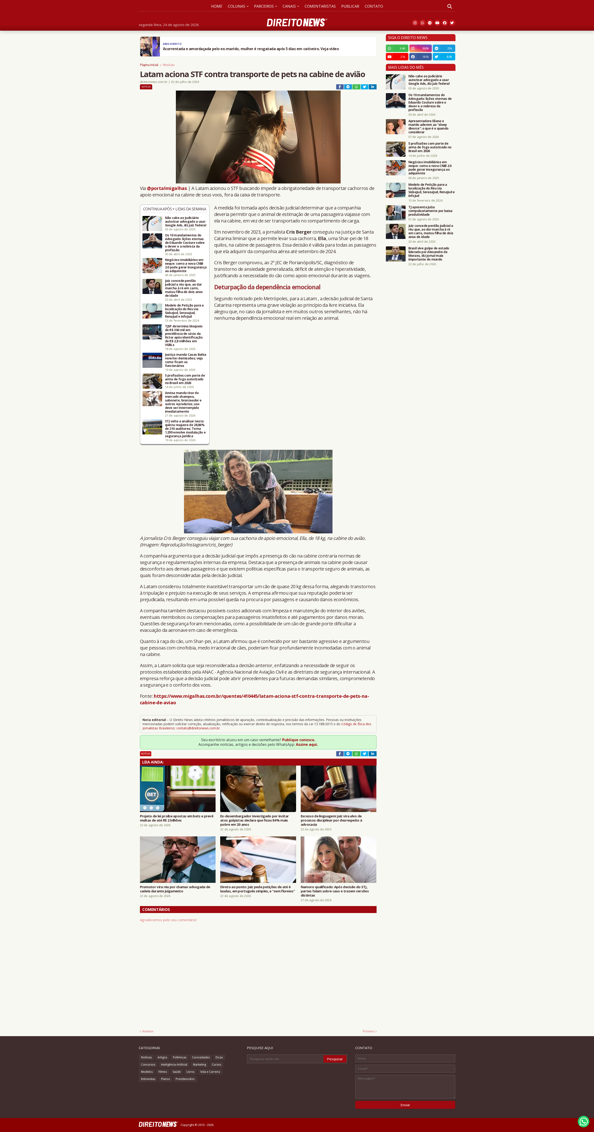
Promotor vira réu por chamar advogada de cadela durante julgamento (175, 889)
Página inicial (149, 65)
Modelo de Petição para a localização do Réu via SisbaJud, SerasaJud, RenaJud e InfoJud (184, 310)
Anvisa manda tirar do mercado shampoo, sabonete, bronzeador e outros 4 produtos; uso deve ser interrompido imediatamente (183, 402)
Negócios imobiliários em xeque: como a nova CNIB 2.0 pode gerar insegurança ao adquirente (186, 265)
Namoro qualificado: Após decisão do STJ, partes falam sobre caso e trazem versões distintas (335, 891)
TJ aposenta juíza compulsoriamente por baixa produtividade (430, 210)
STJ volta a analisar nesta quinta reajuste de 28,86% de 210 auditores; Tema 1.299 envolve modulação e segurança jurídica (185, 428)
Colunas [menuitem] (236, 6)
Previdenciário (185, 1079)
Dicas (219, 1057)
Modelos (147, 1072)
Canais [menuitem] (289, 6)
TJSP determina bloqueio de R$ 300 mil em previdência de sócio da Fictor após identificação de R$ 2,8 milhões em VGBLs (184, 335)
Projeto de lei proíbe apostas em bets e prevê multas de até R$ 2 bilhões (176, 818)
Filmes (162, 1072)
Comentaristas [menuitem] (320, 6)
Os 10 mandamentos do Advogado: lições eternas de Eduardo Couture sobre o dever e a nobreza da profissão (185, 242)
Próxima (368, 1031)
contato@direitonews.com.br (198, 728)
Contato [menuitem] (374, 6)
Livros (190, 1072)
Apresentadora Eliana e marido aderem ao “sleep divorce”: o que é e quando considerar (428, 126)
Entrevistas (148, 1079)
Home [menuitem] (216, 6)
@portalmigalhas (167, 188)
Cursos (216, 1065)
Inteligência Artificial (174, 1065)
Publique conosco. (298, 739)
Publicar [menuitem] (350, 6)
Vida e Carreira (210, 1072)
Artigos (162, 1057)
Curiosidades (201, 1057)
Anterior (148, 1031)
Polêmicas (179, 1057)
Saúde (177, 1072)
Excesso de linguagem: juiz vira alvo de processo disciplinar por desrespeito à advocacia (331, 820)
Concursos (148, 1065)
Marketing (199, 1065)
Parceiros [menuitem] (264, 6)
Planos (165, 1079)
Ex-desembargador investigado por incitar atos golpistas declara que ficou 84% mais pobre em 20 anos (254, 820)
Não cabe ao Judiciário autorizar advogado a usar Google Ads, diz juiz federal (185, 221)
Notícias (169, 65)
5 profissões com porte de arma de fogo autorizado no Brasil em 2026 (185, 379)
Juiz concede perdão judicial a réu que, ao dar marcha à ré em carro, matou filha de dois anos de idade (184, 288)
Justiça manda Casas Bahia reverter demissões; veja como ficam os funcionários (185, 360)
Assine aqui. (307, 744)
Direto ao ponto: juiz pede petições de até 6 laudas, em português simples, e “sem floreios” (257, 889)
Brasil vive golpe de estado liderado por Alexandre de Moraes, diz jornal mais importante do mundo (428, 253)
